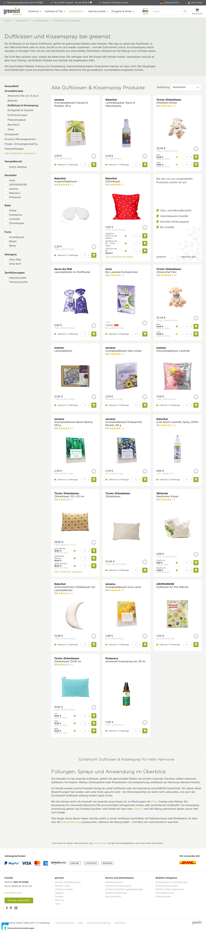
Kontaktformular (13, 893)
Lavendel (14, 219)
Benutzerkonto (113, 896)
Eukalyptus (15, 214)
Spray (12, 245)
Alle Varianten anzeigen (119, 256)
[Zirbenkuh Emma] (177, 128)
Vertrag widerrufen (19, 900)
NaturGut (14, 193)
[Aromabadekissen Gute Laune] (126, 614)
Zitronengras (16, 223)
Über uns (59, 900)
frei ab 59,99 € (82, 3)
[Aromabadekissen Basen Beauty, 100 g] (75, 450)
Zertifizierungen (15, 272)
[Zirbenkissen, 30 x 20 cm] (75, 522)
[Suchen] (185, 11)
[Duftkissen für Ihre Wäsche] (177, 614)
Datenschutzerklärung (98, 923)
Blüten (13, 241)
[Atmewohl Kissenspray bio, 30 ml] (126, 694)
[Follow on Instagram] (16, 908)
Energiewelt (12, 134)
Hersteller (11, 175)
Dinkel (12, 210)
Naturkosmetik (17, 277)
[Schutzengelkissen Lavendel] (177, 376)
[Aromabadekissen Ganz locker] (126, 376)
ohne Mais (15, 259)
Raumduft (13, 124)
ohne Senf (15, 263)
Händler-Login (62, 886)
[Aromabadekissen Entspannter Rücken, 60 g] (126, 450)
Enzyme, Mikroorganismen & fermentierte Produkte (23, 139)
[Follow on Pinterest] (11, 908)
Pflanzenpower (163, 896)
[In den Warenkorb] (93, 164)
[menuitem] (195, 2)
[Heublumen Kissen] (177, 527)
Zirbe (11, 129)
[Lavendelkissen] (75, 376)
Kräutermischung (71, 822)
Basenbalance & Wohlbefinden (172, 882)
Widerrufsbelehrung (116, 893)
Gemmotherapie (14, 148)
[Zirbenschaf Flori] (177, 297)
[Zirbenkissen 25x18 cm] (75, 687)
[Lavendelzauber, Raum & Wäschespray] (126, 133)
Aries (12, 180)
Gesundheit (12, 86)
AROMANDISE (18, 184)
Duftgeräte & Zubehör (21, 110)
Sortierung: (163, 87)
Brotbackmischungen (167, 886)
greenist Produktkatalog (67, 882)
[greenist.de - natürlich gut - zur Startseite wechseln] (12, 11)
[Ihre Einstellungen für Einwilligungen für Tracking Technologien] (19, 928)
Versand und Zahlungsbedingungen (124, 889)
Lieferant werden (64, 889)
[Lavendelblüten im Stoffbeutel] (75, 301)
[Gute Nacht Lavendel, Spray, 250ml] (177, 449)
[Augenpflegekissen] (75, 216)
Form (8, 232)
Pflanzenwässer (17, 119)
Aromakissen (16, 237)
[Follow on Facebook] (7, 908)
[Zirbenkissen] (126, 207)
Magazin (59, 893)
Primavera (15, 197)
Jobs (57, 904)
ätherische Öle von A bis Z (23, 95)
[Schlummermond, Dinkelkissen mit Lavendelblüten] (75, 615)
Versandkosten (100, 843)
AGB (80, 923)
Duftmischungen (17, 115)
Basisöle (12, 100)
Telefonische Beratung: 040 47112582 (25, 3)
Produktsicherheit (64, 923)
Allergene (11, 254)
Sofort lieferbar (18, 167)
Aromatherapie (14, 91)
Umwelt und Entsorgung (118, 886)
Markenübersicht (114, 882)
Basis (8, 205)
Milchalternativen (165, 893)
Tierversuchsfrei (18, 282)
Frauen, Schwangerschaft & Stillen (23, 144)
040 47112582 (21, 882)
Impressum (120, 923)
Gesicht (137, 808)
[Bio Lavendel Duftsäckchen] (126, 300)
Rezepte (59, 896)
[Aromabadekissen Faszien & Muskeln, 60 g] (75, 133)
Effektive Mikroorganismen (170, 889)
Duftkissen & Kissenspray (23, 105)
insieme (13, 188)
